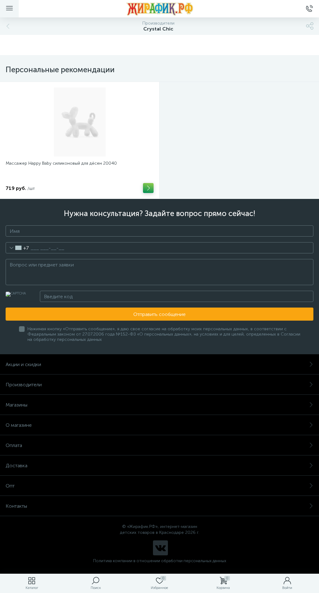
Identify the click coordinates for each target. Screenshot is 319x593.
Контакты (16, 506)
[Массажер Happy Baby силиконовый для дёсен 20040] (80, 122)
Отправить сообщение (159, 314)
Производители (24, 385)
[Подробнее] (148, 188)
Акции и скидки (23, 364)
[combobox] (17, 247)
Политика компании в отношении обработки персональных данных (159, 560)
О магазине (19, 425)
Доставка (16, 465)
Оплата (14, 445)
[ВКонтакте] (160, 547)
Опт (10, 486)
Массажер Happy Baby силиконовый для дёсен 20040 (61, 163)
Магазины (16, 405)
